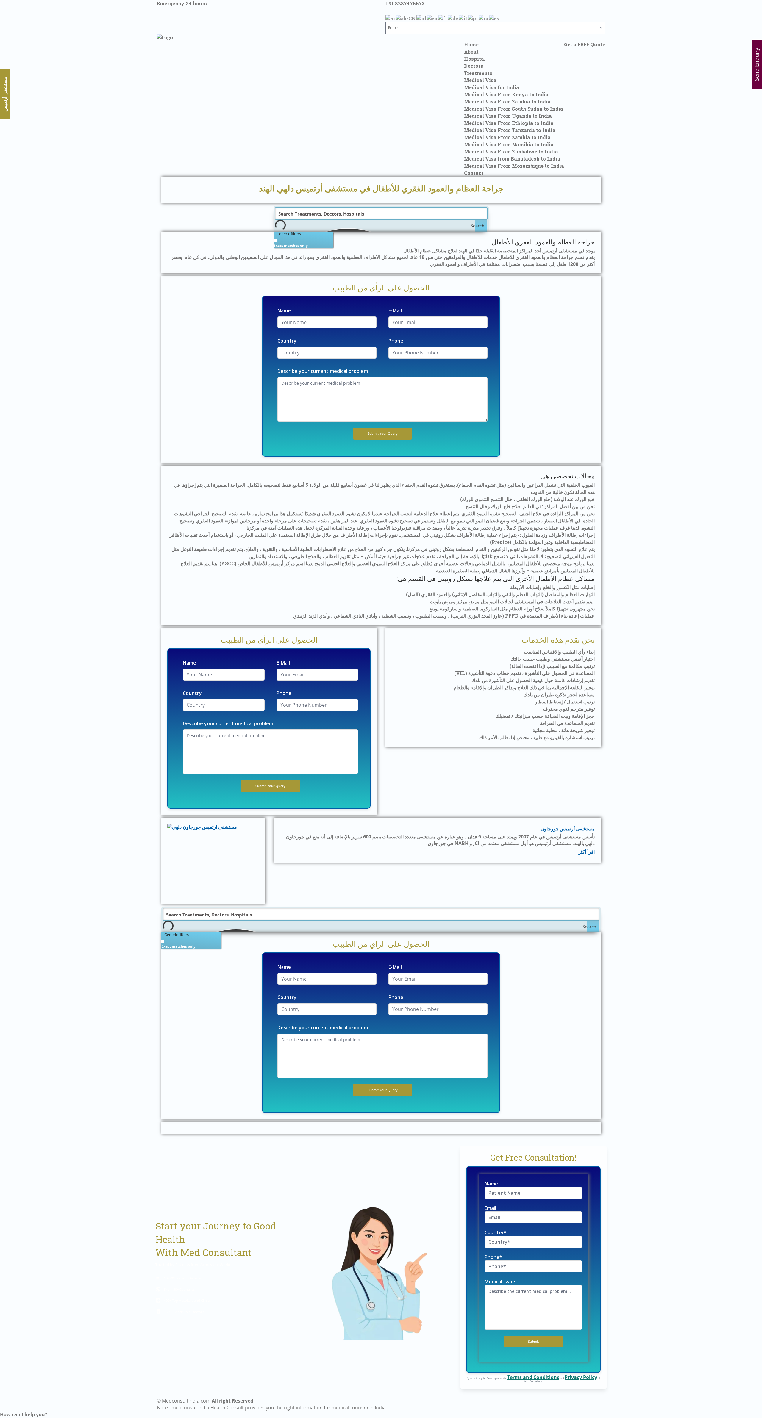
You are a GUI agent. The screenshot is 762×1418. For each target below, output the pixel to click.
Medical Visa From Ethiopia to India (509, 123)
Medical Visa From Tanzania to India (509, 130)
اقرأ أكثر (586, 852)
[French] (443, 18)
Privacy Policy (581, 1377)
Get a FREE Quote (584, 44)
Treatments (478, 73)
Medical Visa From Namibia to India (509, 144)
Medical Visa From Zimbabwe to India (511, 151)
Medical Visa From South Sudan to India (513, 109)
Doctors (473, 66)
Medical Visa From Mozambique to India (514, 166)
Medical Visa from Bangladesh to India (512, 159)
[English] (432, 18)
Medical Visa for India (491, 87)
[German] (453, 18)
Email (490, 1208)
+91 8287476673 (404, 3)
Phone (395, 340)
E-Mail (395, 310)
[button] (23, 1414)
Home (471, 44)
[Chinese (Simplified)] (406, 18)
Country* (495, 1232)
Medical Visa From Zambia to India (507, 101)
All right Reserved (232, 1400)
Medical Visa (480, 80)
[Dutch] (421, 18)
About (471, 51)
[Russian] (484, 18)
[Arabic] (390, 18)
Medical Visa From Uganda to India (508, 116)
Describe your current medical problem (322, 371)
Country (286, 340)
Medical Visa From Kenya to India (506, 94)
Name (284, 310)
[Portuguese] (473, 18)
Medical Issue (500, 1281)
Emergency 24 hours (182, 3)
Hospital (475, 59)
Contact (473, 173)
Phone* (493, 1257)
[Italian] (463, 18)
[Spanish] (494, 18)
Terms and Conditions (533, 1377)
